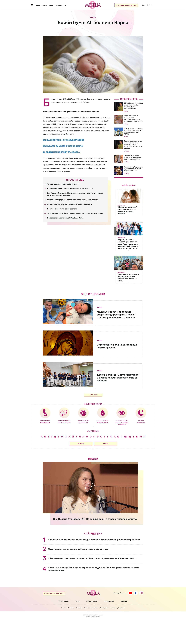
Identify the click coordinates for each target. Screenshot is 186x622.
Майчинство (122, 205)
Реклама (79, 608)
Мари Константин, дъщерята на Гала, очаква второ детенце (78, 549)
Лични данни (104, 608)
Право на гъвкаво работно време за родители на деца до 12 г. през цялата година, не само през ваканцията (93, 568)
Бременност (121, 237)
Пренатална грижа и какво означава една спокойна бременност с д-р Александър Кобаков (94, 539)
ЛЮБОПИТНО (109, 601)
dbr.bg (126, 111)
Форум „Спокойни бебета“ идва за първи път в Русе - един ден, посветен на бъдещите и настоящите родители (129, 244)
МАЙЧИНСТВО (91, 601)
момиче (81, 443)
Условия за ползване (91, 608)
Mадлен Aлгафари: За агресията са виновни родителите (72, 200)
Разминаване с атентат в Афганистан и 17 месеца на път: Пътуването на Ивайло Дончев (133, 144)
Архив (152, 5)
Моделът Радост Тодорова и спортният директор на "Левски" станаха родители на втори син (116, 314)
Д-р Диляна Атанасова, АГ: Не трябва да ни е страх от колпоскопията (95, 519)
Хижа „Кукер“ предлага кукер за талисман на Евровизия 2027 (133, 169)
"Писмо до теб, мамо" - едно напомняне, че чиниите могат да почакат (128, 210)
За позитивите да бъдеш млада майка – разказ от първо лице (75, 213)
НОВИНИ (124, 601)
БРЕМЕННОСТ (64, 601)
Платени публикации (118, 608)
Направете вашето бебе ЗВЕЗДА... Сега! (65, 218)
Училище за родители (126, 5)
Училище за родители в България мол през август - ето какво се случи (128, 277)
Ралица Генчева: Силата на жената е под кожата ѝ (70, 188)
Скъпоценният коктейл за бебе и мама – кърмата (69, 204)
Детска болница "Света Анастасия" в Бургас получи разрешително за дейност (118, 377)
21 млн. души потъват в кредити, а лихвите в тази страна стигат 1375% (133, 131)
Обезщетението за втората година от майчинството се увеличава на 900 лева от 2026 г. (92, 558)
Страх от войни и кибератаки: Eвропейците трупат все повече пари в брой (133, 118)
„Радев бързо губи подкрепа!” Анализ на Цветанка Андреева (132, 157)
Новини (93, 17)
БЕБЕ (78, 601)
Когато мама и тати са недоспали (62, 209)
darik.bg (126, 151)
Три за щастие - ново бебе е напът (62, 184)
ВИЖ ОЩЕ (93, 395)
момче (106, 443)
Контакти (71, 608)
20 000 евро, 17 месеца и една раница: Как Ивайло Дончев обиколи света (133, 106)
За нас (63, 608)
